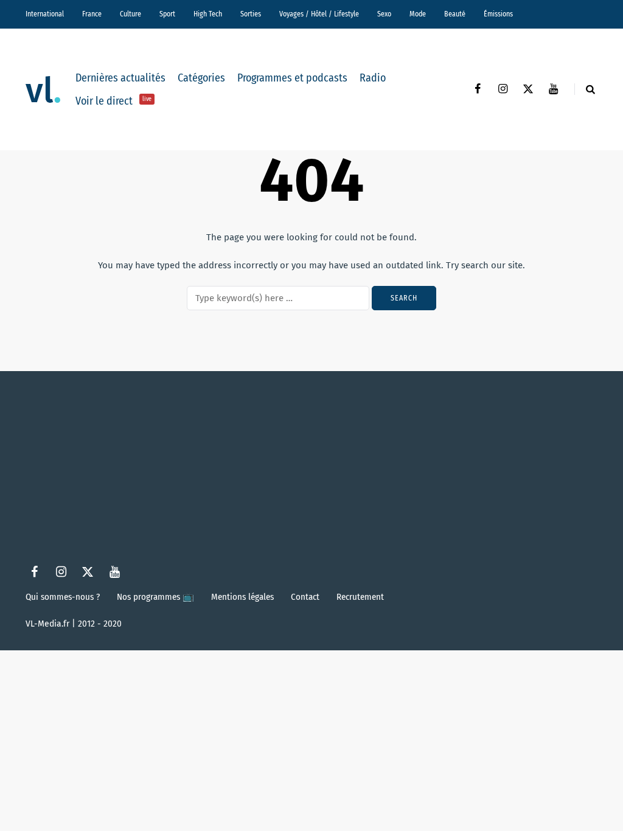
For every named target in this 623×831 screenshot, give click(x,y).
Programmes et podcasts (292, 78)
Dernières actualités (120, 78)
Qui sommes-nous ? (63, 596)
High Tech (207, 14)
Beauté (454, 14)
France (92, 14)
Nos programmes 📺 (155, 596)
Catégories (201, 78)
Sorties (250, 14)
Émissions (498, 14)
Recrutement (360, 596)
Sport (167, 14)
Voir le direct (113, 101)
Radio (373, 78)
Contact (305, 596)
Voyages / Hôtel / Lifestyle (319, 14)
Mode (417, 14)
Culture (130, 14)
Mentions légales (242, 596)
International (45, 14)
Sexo (384, 14)
